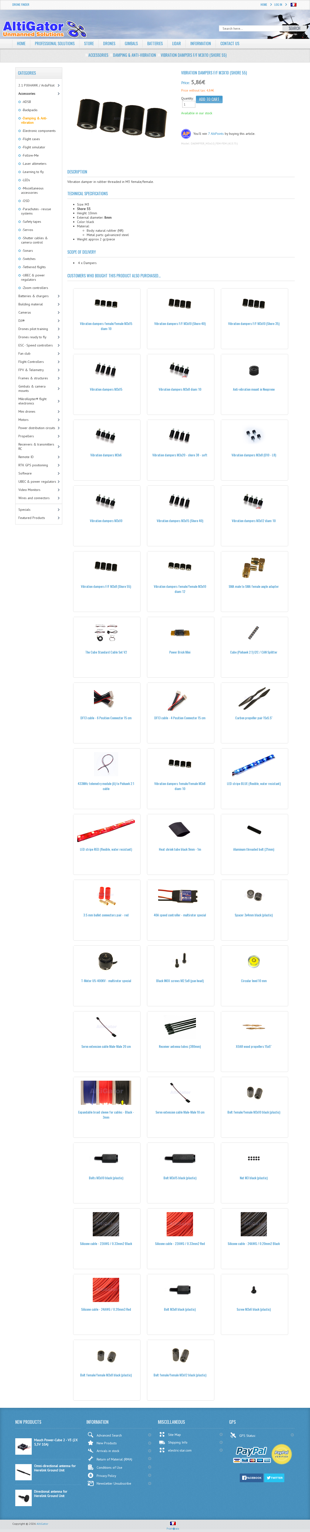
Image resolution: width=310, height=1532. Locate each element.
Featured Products (31, 518)
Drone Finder (20, 4)
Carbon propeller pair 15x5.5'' (253, 717)
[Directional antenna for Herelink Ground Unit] (23, 1505)
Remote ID (26, 457)
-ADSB (26, 102)
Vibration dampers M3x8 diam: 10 (180, 389)
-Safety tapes (31, 221)
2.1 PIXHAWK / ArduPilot (36, 85)
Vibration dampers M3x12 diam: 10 (254, 520)
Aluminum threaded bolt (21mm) (253, 849)
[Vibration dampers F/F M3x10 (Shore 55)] (122, 120)
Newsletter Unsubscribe (114, 1483)
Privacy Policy (106, 1476)
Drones (109, 43)
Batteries (155, 43)
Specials (24, 509)
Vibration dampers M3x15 (106, 389)
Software (25, 473)
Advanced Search (109, 1435)
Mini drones (26, 411)
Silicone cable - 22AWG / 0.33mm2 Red (180, 1243)
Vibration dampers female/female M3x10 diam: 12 (180, 589)
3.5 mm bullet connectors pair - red (106, 914)
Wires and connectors (34, 498)
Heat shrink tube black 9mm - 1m (180, 849)
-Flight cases (30, 139)
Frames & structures (33, 378)
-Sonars (27, 250)
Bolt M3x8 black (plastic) (180, 1309)
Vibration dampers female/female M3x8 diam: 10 (179, 786)
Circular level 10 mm (254, 980)
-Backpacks (29, 110)
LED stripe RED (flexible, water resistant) (106, 849)
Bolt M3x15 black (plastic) (179, 1177)
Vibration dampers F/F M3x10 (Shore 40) (180, 323)
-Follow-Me (30, 155)
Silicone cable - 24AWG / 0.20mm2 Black (254, 1243)
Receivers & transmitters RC (36, 446)
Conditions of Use (109, 1467)
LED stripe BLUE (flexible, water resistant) (254, 783)
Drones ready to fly (32, 337)
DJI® (21, 320)
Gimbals (131, 43)
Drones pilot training (33, 329)
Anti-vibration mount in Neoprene (254, 389)
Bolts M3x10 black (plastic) (106, 1177)
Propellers (26, 436)
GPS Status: (247, 1435)
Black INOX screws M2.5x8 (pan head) (180, 980)
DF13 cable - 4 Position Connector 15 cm (179, 717)
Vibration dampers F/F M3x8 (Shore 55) (106, 586)
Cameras (24, 312)
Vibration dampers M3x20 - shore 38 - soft (179, 454)
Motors (23, 419)
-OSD (25, 201)
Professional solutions (55, 43)
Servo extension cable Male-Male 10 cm (179, 1112)
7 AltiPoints (216, 133)
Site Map (174, 1434)
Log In (278, 4)
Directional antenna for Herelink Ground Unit (50, 1493)
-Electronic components (38, 131)
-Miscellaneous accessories (32, 190)
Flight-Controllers (31, 362)
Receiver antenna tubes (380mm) (180, 1046)
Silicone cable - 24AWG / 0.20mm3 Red (106, 1309)
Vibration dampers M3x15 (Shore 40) (180, 520)
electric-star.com (180, 1450)
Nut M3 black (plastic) (254, 1177)
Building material (30, 304)
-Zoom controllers (34, 288)
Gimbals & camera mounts (32, 388)
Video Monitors (29, 490)
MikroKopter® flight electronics (32, 401)
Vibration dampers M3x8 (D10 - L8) (254, 454)
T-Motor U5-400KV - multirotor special (106, 980)
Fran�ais (173, 1528)
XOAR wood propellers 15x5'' (253, 1046)
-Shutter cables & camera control (34, 240)
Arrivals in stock (108, 1451)
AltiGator (42, 1523)
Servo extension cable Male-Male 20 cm (106, 1046)
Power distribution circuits (36, 428)
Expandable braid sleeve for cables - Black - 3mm (106, 1114)
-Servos (27, 230)
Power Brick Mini (179, 652)
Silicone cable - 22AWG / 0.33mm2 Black (106, 1243)
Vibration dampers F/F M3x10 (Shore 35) (253, 323)
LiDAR (176, 43)
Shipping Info (177, 1442)
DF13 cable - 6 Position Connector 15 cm (106, 717)
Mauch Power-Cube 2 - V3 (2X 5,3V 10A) (56, 1442)
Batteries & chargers (33, 296)
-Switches (28, 259)
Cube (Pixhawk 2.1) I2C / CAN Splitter (253, 652)
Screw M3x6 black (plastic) (254, 1309)
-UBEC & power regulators (33, 277)
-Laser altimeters (33, 163)
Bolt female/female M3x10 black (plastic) (253, 1112)
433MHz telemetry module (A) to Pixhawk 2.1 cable (106, 786)
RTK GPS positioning (33, 465)
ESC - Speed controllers (35, 345)
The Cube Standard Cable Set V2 (106, 652)
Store (89, 43)
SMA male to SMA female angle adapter (254, 586)
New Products (107, 1443)
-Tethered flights (33, 267)
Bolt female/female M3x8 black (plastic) (106, 1374)
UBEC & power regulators (37, 481)
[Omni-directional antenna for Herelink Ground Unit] (23, 1479)
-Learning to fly (32, 172)
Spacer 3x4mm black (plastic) (254, 914)
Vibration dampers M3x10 (106, 520)
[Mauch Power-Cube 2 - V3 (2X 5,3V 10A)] (23, 1453)
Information (200, 43)
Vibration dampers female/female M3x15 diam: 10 (106, 326)
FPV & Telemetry (31, 370)
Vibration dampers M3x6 (106, 454)
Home (264, 4)
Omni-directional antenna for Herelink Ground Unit (55, 1468)
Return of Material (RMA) (114, 1459)
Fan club (24, 353)
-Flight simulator (33, 147)
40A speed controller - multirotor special (180, 914)
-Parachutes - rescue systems (36, 211)
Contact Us (229, 43)
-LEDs (25, 180)
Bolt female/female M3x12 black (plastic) (180, 1374)
